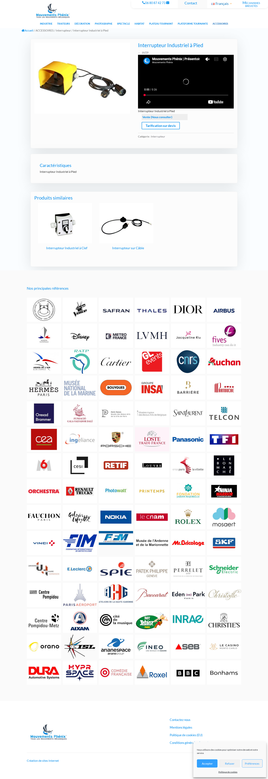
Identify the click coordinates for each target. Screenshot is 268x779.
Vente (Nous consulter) (157, 117)
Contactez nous (180, 720)
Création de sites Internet (43, 760)
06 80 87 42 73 (155, 3)
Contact (191, 3)
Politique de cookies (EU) (186, 735)
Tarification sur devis (161, 126)
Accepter (207, 763)
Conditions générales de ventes (190, 743)
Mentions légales (181, 727)
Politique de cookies (227, 772)
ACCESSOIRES (45, 30)
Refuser (229, 763)
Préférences (252, 763)
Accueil (29, 30)
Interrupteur (63, 30)
